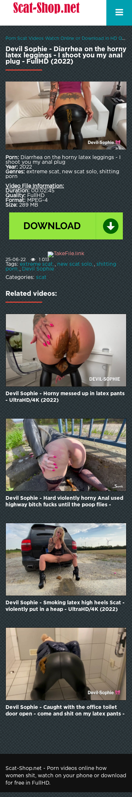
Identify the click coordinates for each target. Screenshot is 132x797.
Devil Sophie (38, 269)
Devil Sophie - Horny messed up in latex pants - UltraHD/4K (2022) (65, 397)
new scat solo (74, 264)
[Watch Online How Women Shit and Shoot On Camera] (46, 13)
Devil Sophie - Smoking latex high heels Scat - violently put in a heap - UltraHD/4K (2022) (65, 606)
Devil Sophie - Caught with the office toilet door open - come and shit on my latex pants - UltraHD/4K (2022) (65, 711)
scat (41, 277)
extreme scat (36, 264)
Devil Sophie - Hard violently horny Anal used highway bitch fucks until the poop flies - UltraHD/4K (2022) (64, 502)
